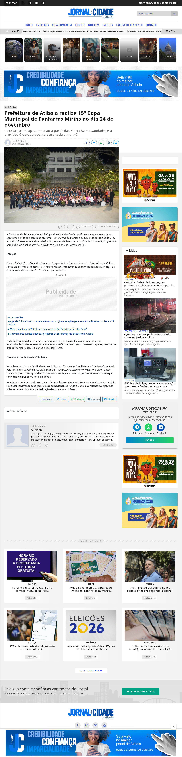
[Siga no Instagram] (30, 3)
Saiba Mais (108, 444)
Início (29, 25)
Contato (151, 25)
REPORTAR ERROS (108, 226)
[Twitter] (46, 445)
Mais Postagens (90, 670)
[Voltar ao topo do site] (178, 454)
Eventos (107, 25)
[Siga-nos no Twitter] (95, 725)
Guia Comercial (62, 25)
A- (62, 226)
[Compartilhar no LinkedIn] (116, 142)
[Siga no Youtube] (36, 3)
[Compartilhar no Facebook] (87, 142)
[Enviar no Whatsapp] (101, 142)
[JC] (91, 742)
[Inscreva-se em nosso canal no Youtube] (104, 725)
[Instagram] (33, 445)
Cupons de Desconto (129, 25)
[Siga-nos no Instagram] (87, 725)
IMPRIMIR (85, 226)
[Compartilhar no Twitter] (94, 142)
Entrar (12, 3)
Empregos (42, 25)
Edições (80, 25)
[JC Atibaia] (91, 13)
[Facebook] (39, 445)
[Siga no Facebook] (23, 3)
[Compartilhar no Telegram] (109, 142)
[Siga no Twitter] (43, 3)
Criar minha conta (141, 691)
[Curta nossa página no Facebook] (78, 725)
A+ (70, 226)
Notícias (94, 25)
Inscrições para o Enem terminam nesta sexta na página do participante (76, 31)
